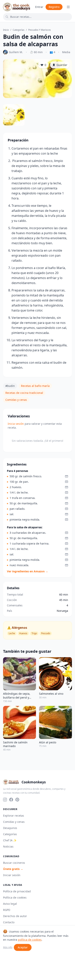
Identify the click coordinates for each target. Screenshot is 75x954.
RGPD (6, 910)
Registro (54, 7)
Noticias (8, 846)
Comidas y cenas (16, 400)
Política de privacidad (17, 891)
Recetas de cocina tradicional (24, 393)
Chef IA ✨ (10, 840)
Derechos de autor (15, 916)
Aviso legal (10, 903)
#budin (10, 386)
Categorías (18, 29)
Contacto (8, 922)
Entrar (39, 7)
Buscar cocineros (14, 863)
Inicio (6, 29)
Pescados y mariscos (39, 29)
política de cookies (30, 939)
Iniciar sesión (11, 875)
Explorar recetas (13, 815)
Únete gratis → (13, 869)
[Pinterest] (17, 800)
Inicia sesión (16, 424)
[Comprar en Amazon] (66, 476)
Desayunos (10, 828)
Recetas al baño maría (35, 386)
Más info (7, 947)
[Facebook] (11, 800)
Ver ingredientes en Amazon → (27, 571)
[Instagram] (5, 800)
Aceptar (23, 947)
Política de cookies (15, 897)
